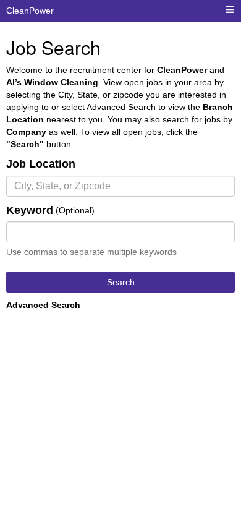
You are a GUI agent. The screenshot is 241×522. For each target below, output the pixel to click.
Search (121, 282)
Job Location (40, 164)
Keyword (29, 210)
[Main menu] (230, 10)
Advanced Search (43, 305)
